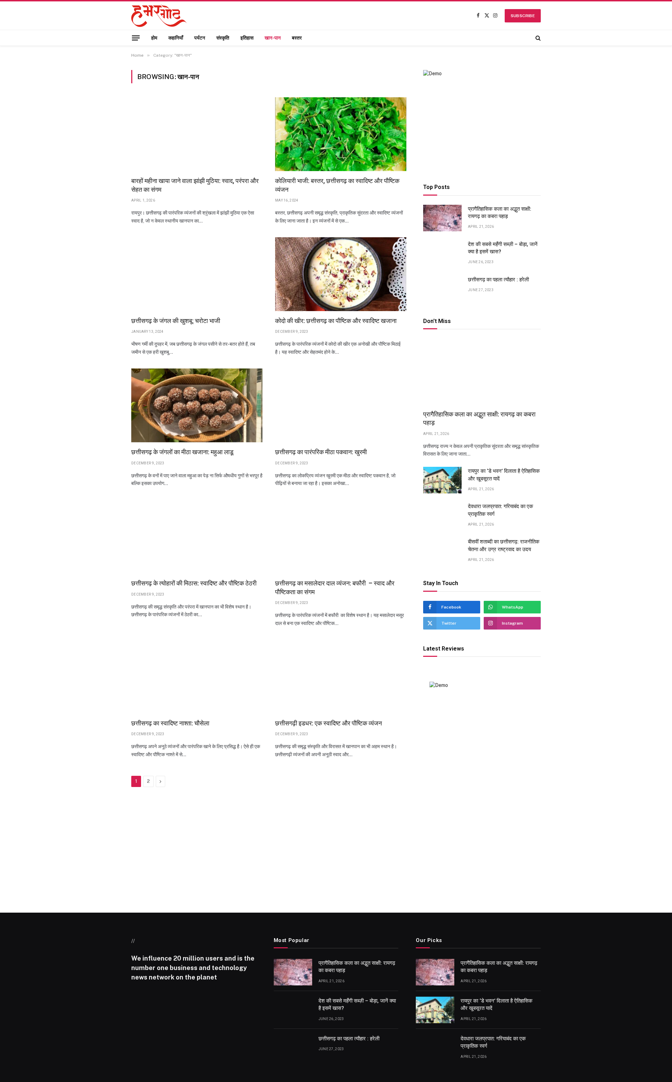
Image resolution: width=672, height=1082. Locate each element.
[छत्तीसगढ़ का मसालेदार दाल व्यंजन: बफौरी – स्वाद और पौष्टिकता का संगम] (340, 537)
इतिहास (246, 38)
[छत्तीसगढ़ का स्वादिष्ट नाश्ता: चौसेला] (196, 677)
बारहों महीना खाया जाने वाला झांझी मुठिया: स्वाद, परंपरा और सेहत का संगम (195, 185)
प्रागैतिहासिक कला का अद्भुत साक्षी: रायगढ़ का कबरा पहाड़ (499, 212)
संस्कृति (222, 38)
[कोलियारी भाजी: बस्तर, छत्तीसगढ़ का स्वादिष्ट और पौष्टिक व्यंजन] (340, 134)
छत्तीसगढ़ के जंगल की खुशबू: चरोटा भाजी (175, 320)
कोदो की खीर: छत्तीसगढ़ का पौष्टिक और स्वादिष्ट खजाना (336, 320)
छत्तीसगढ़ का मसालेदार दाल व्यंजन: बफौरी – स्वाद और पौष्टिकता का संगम (334, 587)
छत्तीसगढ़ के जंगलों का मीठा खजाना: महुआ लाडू (182, 452)
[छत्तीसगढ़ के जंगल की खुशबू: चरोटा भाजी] (196, 274)
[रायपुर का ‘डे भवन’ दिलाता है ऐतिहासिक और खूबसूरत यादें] (442, 480)
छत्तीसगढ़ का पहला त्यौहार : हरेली (498, 279)
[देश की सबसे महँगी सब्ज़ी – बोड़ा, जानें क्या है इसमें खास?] (442, 253)
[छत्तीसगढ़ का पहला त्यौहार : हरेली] (442, 288)
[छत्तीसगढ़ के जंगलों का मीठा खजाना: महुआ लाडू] (196, 405)
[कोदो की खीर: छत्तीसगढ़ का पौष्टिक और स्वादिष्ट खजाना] (340, 274)
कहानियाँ (175, 38)
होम (154, 38)
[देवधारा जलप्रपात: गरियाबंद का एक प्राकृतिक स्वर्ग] (442, 515)
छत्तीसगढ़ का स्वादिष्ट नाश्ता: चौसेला (170, 723)
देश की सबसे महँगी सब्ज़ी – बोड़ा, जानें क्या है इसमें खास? (503, 248)
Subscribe (523, 15)
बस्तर (297, 38)
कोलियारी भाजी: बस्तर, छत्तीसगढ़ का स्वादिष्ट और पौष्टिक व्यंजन (337, 185)
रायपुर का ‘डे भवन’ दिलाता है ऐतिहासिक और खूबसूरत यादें (504, 475)
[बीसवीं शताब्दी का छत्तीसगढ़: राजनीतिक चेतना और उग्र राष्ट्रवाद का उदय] (442, 551)
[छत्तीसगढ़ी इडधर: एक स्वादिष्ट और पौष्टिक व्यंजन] (340, 677)
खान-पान (273, 38)
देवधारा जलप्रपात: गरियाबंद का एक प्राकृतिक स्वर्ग (500, 510)
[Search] (537, 37)
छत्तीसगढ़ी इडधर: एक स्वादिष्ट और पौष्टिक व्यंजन (328, 723)
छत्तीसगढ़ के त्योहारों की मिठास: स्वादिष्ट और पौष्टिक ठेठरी (194, 583)
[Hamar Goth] (159, 15)
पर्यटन (199, 38)
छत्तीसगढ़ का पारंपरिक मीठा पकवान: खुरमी (321, 452)
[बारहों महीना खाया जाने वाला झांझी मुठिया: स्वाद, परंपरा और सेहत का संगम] (196, 134)
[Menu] (136, 37)
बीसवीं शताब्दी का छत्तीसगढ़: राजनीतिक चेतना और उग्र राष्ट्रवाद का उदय (503, 545)
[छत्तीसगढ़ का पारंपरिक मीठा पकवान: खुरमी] (340, 405)
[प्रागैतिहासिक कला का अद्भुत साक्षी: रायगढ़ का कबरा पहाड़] (442, 218)
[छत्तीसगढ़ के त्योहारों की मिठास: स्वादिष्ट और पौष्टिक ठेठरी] (196, 537)
